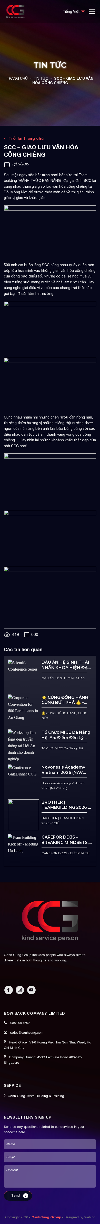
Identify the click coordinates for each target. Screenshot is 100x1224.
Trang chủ (17, 78)
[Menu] (92, 11)
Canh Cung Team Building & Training (36, 1096)
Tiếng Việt (71, 11)
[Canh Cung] (29, 11)
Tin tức (41, 78)
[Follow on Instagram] (20, 990)
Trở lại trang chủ (25, 138)
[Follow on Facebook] (8, 990)
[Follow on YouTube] (31, 990)
